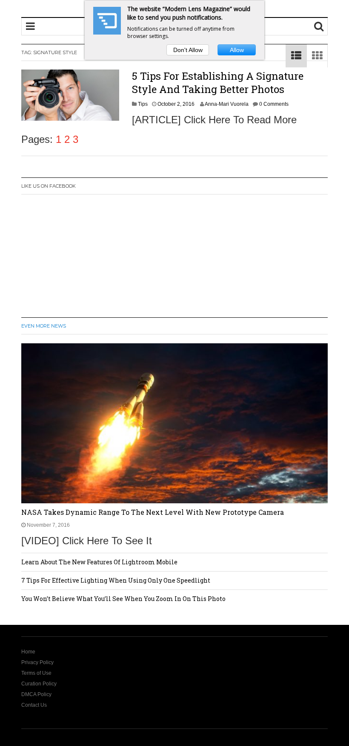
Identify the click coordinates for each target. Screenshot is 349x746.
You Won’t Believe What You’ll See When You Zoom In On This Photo (123, 599)
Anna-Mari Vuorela (227, 104)
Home (28, 652)
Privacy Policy (37, 662)
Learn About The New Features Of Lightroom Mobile (99, 562)
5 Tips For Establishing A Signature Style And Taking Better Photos (217, 82)
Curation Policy (39, 684)
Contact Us (34, 705)
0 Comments (274, 104)
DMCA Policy (36, 694)
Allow (237, 49)
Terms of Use (36, 673)
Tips (143, 104)
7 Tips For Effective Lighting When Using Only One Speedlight (115, 580)
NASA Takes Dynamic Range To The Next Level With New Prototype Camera (152, 512)
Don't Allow (188, 49)
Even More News (43, 326)
